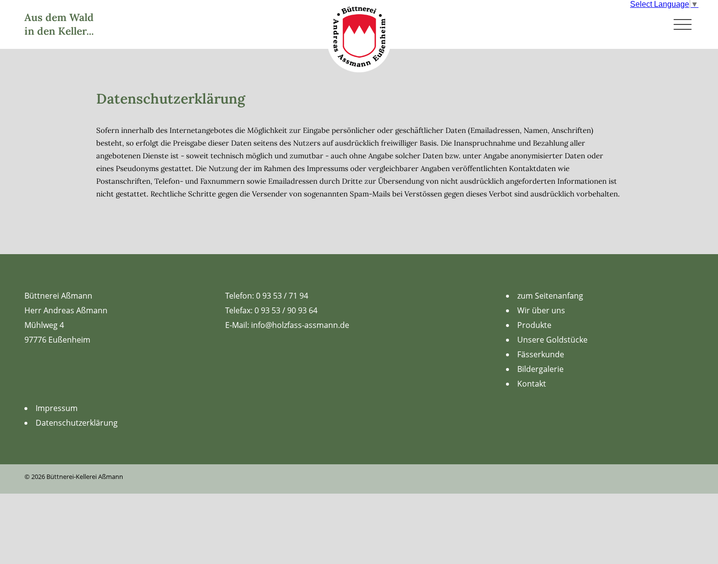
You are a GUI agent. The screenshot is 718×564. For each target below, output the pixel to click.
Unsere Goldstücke (552, 339)
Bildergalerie (540, 369)
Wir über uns (541, 310)
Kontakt (531, 383)
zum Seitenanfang (550, 295)
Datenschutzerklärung (77, 422)
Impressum (57, 408)
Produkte (534, 325)
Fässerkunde (540, 354)
